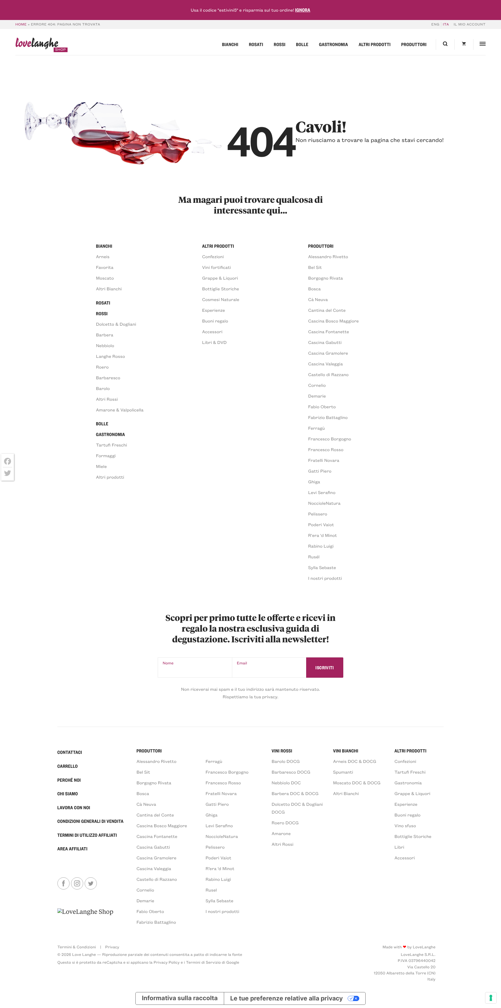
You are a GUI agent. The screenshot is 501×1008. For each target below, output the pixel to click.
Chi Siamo (67, 793)
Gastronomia (333, 44)
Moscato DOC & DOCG (357, 782)
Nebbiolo (105, 345)
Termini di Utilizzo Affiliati (87, 835)
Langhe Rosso (110, 356)
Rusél (314, 556)
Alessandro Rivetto (328, 256)
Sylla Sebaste (322, 567)
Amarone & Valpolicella (120, 410)
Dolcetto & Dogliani (116, 324)
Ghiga (314, 481)
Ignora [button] (302, 10)
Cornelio (317, 385)
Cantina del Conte (327, 310)
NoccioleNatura (324, 503)
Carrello (67, 766)
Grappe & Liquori (220, 278)
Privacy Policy (167, 962)
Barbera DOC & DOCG (295, 793)
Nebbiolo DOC (286, 782)
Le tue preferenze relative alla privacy (286, 998)
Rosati (256, 44)
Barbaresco (108, 377)
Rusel (211, 890)
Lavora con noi (73, 807)
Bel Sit (315, 267)
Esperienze (213, 310)
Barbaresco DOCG (291, 772)
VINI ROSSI (282, 751)
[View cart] (463, 44)
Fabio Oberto (322, 406)
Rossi (279, 44)
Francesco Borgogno (329, 439)
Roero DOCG (285, 822)
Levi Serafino (321, 492)
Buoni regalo (215, 321)
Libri (399, 847)
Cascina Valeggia (325, 364)
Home (21, 24)
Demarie (317, 396)
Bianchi (230, 44)
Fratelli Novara (323, 460)
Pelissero (317, 514)
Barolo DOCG (286, 761)
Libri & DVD (214, 342)
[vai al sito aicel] (85, 916)
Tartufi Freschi (111, 445)
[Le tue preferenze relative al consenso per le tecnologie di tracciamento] (490, 997)
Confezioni (213, 256)
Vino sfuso (405, 825)
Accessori (212, 331)
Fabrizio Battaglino (328, 417)
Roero (102, 367)
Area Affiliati (72, 849)
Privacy (112, 946)
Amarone (281, 833)
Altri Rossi (107, 399)
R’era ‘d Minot (220, 868)
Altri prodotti (375, 44)
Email (242, 663)
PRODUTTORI (149, 751)
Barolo (103, 388)
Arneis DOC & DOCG (354, 761)
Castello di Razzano (328, 374)
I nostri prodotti (325, 578)
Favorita (104, 267)
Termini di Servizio (203, 962)
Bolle (302, 44)
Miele (101, 466)
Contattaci (69, 752)
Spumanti (343, 772)
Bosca (314, 288)
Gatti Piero (319, 471)
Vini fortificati (216, 267)
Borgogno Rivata (325, 278)
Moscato (105, 278)
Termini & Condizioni (76, 946)
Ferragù (316, 428)
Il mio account (470, 24)
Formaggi (106, 455)
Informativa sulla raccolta (180, 998)
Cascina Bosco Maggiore (333, 321)
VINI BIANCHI (345, 751)
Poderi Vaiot (321, 524)
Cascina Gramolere (328, 353)
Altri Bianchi (109, 288)
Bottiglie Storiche (220, 288)
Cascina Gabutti (325, 342)
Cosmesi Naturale (220, 299)
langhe (36, 44)
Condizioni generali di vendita (90, 821)
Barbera (104, 335)
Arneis (103, 256)
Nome (168, 663)
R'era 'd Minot (322, 535)
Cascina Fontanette (328, 331)
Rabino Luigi (321, 546)
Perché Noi (69, 780)
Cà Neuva (318, 299)
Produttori (413, 44)
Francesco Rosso (326, 449)
